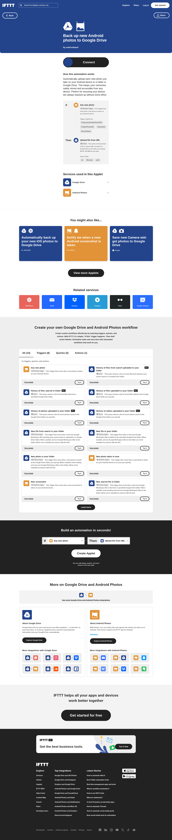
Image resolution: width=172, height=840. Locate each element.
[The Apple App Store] (129, 771)
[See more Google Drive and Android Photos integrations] (31, 669)
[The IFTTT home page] (8, 5)
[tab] (26, 353)
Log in (146, 5)
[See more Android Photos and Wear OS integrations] (99, 669)
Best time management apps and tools (101, 784)
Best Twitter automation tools (98, 780)
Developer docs (42, 811)
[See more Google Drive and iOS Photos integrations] (31, 658)
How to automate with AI (96, 775)
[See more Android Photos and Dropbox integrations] (119, 669)
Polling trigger (38, 434)
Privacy (82, 830)
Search (39, 802)
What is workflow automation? (98, 789)
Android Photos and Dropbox (66, 811)
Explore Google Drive (34, 640)
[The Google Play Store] (129, 776)
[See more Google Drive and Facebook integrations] (72, 669)
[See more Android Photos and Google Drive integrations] (119, 658)
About (89, 830)
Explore (126, 5)
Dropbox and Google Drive (65, 784)
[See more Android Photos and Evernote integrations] (140, 669)
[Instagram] (111, 830)
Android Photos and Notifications (67, 802)
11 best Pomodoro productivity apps (100, 802)
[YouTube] (117, 830)
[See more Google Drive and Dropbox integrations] (72, 658)
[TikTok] (128, 830)
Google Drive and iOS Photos (66, 775)
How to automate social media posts (100, 811)
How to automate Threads (96, 806)
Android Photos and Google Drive (67, 789)
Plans (136, 5)
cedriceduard (72, 47)
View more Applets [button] (86, 272)
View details (28, 382)
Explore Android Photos (103, 641)
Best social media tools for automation (101, 815)
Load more (86, 507)
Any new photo (87, 105)
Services (39, 775)
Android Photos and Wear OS (66, 806)
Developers (40, 830)
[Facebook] (100, 830)
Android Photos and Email (65, 797)
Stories (39, 780)
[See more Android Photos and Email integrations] (99, 658)
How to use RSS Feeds (95, 793)
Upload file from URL (90, 140)
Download (94, 634)
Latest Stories (94, 770)
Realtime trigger (38, 371)
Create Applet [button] (86, 553)
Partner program (62, 830)
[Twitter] (122, 830)
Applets (39, 784)
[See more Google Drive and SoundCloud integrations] (52, 669)
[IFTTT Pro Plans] (147, 369)
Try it (79, 382)
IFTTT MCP (40, 789)
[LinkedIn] (106, 830)
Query (101, 374)
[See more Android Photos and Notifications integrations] (140, 658)
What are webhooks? (95, 797)
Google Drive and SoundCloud (66, 793)
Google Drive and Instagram (65, 780)
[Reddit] (134, 830)
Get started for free (86, 715)
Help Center (40, 793)
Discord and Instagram (63, 815)
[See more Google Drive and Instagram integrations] (52, 658)
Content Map (41, 797)
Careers (50, 830)
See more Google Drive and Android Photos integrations (86, 600)
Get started (160, 5)
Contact (73, 830)
